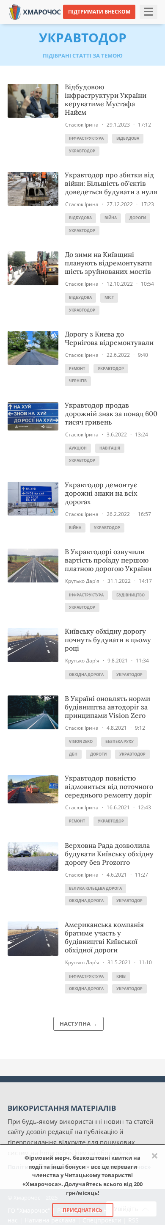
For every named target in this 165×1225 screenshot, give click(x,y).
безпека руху (119, 741)
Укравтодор (82, 151)
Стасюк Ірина (82, 124)
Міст (109, 297)
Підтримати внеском (99, 11)
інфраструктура (86, 138)
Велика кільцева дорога (95, 888)
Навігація (109, 448)
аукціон (78, 448)
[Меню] (148, 12)
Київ (121, 976)
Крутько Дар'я (82, 581)
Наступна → (78, 1023)
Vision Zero (81, 741)
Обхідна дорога (86, 674)
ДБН (73, 754)
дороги (137, 218)
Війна (110, 218)
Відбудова (127, 138)
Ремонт (77, 368)
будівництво (130, 595)
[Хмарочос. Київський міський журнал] (35, 11)
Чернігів (78, 381)
